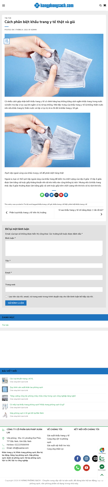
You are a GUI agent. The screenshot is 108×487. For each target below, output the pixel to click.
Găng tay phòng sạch (19, 455)
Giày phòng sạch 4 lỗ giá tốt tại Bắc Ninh (27, 413)
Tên (8, 260)
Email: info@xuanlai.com (18, 448)
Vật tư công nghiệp (19, 460)
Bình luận (10, 238)
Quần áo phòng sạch (15, 458)
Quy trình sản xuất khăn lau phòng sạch (26, 387)
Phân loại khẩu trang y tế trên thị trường (27, 212)
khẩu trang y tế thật (60, 204)
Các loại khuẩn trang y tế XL (21, 379)
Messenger (102, 470)
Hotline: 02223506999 (18, 444)
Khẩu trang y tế (8, 452)
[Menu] (3, 5)
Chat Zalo (102, 462)
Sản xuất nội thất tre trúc (58, 445)
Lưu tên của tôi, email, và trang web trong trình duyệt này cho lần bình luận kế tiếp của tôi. (51, 296)
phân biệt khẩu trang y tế (77, 204)
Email (8, 272)
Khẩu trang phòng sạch (26, 452)
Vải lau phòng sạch (33, 458)
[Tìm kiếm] (100, 5)
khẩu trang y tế (68, 108)
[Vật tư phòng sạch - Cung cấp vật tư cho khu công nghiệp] (54, 5)
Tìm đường (101, 453)
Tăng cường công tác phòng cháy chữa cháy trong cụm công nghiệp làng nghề (42, 396)
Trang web (10, 284)
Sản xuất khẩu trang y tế (58, 435)
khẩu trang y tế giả (45, 204)
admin (33, 30)
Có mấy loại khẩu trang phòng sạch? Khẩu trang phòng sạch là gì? (37, 405)
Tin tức (8, 18)
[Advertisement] (54, 349)
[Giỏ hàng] (104, 5)
